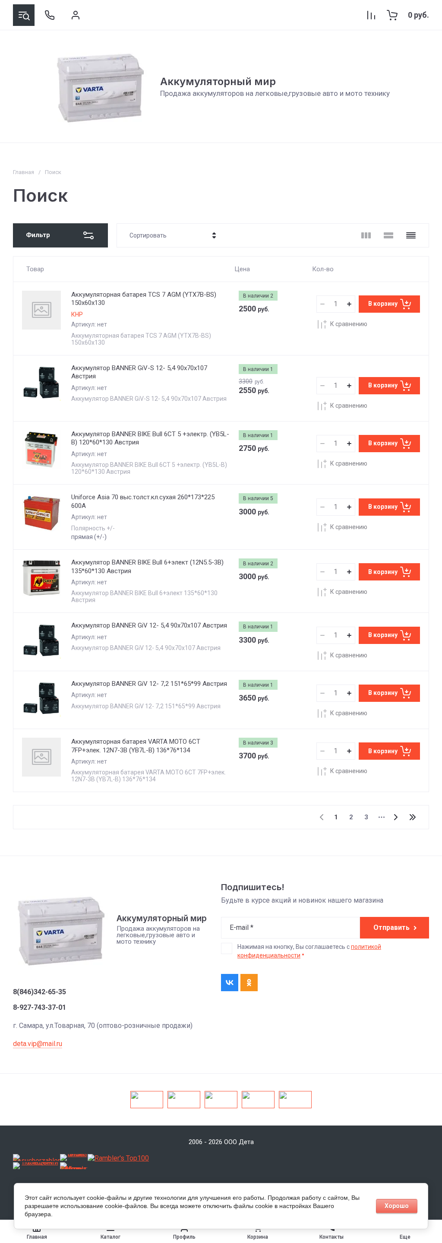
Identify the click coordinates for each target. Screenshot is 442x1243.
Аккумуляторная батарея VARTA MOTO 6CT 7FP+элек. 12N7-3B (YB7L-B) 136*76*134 (135, 746)
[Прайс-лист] (410, 235)
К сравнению (348, 323)
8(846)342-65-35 (39, 992)
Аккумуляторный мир (218, 81)
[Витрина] (366, 235)
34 (412, 817)
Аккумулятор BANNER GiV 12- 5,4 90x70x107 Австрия (149, 625)
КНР (77, 314)
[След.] (395, 817)
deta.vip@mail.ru (37, 1044)
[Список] (388, 235)
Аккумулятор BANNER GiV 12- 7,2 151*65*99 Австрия (149, 684)
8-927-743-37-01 (39, 1007)
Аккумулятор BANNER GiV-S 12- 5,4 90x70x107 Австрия (139, 372)
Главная (23, 172)
